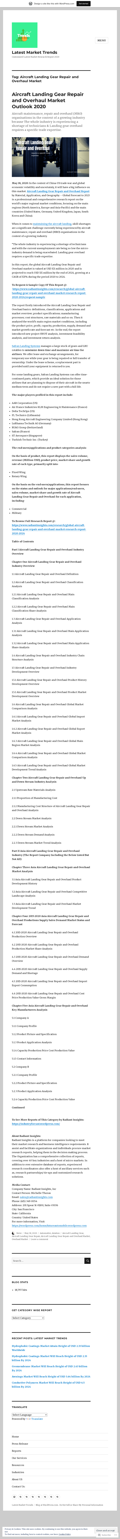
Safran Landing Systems (26, 346)
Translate (37, 1418)
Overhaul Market (20, 1239)
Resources (18, 1465)
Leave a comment (39, 1239)
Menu (101, 40)
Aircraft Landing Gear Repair (26, 1236)
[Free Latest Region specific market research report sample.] (26, 1496)
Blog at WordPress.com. (47, 1505)
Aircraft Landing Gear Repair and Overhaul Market (65, 1236)
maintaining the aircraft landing (52, 223)
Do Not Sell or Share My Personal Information (81, 1505)
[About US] (51, 1496)
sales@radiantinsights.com (36, 1197)
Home (15, 1436)
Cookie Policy (65, 1534)
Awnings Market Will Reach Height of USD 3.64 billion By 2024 (51, 1376)
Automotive (45, 1233)
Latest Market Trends (34, 52)
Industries (18, 1472)
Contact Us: (18, 1486)
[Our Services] (32, 1496)
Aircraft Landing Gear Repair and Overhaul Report (58, 191)
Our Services (19, 1458)
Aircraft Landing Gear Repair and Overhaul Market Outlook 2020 (48, 100)
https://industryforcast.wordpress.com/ (36, 1123)
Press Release (20, 1443)
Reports (16, 1450)
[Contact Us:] (57, 1496)
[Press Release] (20, 1496)
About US (17, 1479)
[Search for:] (48, 1260)
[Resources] (39, 1496)
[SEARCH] (87, 1261)
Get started (83, 3)
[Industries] (45, 1496)
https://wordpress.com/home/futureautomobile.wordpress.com (49, 1225)
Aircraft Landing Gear (73, 1233)
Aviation (56, 1233)
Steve (19, 1233)
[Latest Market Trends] (14, 1496)
